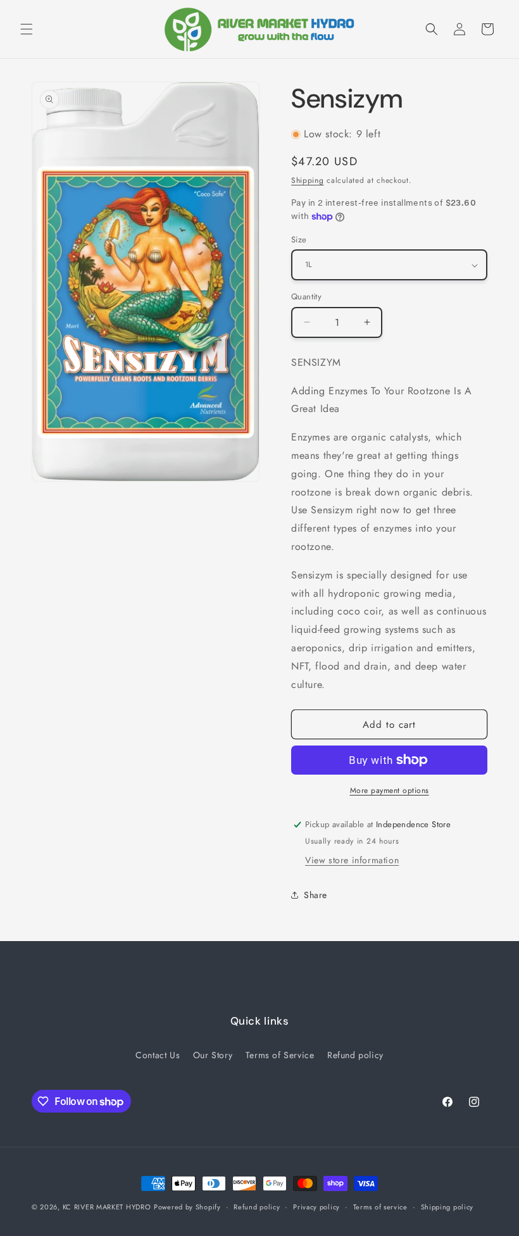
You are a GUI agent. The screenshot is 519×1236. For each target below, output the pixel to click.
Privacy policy (316, 1207)
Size (299, 240)
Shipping (307, 180)
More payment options (389, 790)
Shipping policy (447, 1207)
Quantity (306, 296)
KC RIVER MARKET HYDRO (107, 1207)
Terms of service (380, 1207)
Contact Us (157, 1055)
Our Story (212, 1055)
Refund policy (355, 1055)
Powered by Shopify (187, 1207)
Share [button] (315, 895)
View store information (352, 860)
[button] (27, 29)
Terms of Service (280, 1055)
